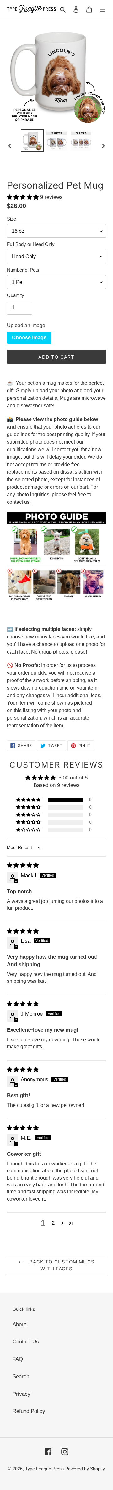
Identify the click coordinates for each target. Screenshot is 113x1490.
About (19, 1324)
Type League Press (44, 1468)
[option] (32, 141)
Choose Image (29, 337)
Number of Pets (23, 270)
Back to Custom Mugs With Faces (61, 1265)
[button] (23, 197)
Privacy (21, 1394)
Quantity (15, 295)
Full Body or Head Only (31, 244)
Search (21, 1376)
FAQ (18, 1359)
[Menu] (102, 9)
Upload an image (26, 325)
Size (11, 218)
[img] (23, 865)
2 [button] (53, 1223)
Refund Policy (29, 1411)
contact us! (19, 502)
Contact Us (26, 1342)
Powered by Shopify (85, 1468)
